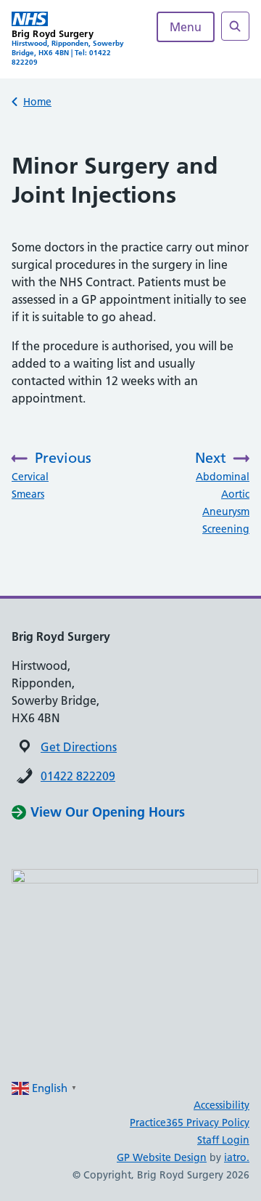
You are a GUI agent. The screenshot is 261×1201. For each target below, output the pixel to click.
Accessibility (221, 1105)
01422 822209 (78, 776)
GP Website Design (162, 1157)
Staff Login (223, 1140)
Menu (186, 27)
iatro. (236, 1157)
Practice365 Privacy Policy (189, 1122)
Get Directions (79, 747)
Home (37, 101)
